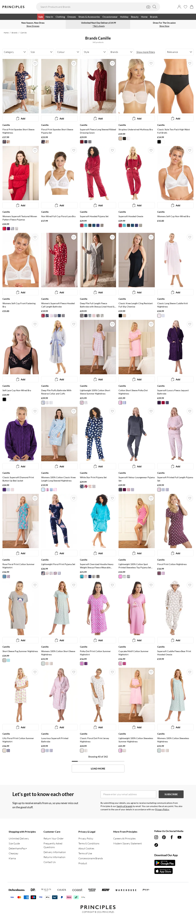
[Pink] (51, 315)
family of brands (124, 806)
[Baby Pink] (159, 315)
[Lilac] (163, 573)
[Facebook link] (172, 837)
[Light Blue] (86, 225)
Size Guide (14, 843)
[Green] (4, 576)
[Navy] (98, 225)
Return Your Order (54, 838)
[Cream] (8, 141)
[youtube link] (179, 837)
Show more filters (145, 52)
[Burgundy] (82, 141)
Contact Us (50, 862)
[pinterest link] (164, 837)
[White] (128, 138)
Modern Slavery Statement (127, 843)
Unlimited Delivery (19, 838)
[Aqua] (163, 489)
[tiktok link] (156, 845)
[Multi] (63, 315)
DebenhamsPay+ (18, 848)
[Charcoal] (90, 225)
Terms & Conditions (88, 843)
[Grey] (12, 228)
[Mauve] (55, 573)
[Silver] (82, 315)
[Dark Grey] (86, 141)
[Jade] (94, 225)
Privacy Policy (85, 838)
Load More (98, 768)
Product (82, 863)
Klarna (12, 858)
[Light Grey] (90, 141)
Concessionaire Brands (90, 858)
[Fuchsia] (124, 663)
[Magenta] (82, 225)
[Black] (124, 138)
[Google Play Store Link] (164, 863)
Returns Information (54, 857)
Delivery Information (55, 852)
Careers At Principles (124, 838)
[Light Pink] (12, 489)
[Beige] (120, 138)
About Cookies (86, 848)
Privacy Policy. (162, 809)
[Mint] (43, 663)
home (6, 32)
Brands (14, 32)
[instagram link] (156, 837)
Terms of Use (85, 853)
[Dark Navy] (43, 573)
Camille (23, 32)
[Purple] (8, 228)
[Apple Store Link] (164, 871)
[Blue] (4, 141)
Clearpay (13, 853)
